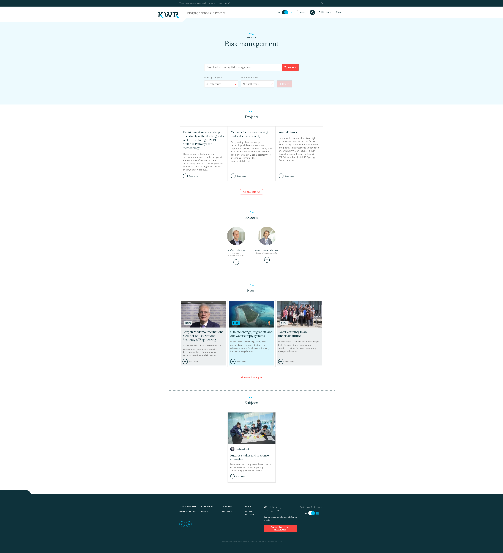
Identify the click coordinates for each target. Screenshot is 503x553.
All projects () (251, 191)
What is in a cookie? (220, 3)
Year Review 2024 (187, 506)
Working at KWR (187, 511)
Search (291, 67)
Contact (247, 506)
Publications (324, 12)
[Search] (312, 12)
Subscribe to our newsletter (280, 528)
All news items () (251, 377)
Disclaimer (227, 511)
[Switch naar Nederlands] (285, 12)
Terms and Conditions (248, 513)
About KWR (227, 506)
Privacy (204, 511)
